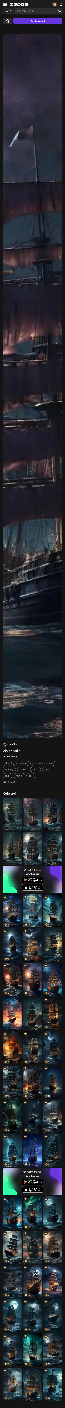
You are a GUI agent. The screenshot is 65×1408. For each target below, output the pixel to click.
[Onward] (32, 1013)
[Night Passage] (32, 1384)
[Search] (59, 11)
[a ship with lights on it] (12, 1212)
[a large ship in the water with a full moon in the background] (52, 1212)
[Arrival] (52, 814)
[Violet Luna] (32, 814)
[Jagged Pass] (12, 814)
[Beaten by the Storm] (12, 848)
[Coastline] (32, 848)
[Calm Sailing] (52, 848)
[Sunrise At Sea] (52, 945)
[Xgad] (12, 1013)
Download (40, 21)
